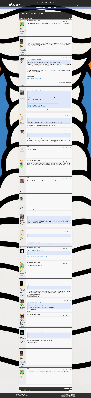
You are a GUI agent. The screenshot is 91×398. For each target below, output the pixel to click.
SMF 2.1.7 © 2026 (18, 395)
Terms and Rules (20, 394)
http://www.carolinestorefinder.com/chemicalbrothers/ (36, 106)
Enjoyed (21, 177)
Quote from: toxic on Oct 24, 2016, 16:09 (34, 90)
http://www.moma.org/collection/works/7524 (34, 78)
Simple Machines (23, 395)
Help (17, 394)
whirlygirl (21, 160)
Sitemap (27, 395)
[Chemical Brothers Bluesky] (50, 2)
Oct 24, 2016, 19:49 (67, 21)
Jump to (63, 388)
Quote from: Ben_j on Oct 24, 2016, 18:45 (34, 59)
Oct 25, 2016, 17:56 (67, 248)
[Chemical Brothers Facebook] (53, 2)
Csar (21, 20)
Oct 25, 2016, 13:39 (67, 161)
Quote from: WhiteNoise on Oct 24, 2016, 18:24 (35, 117)
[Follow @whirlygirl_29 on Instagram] (20, 174)
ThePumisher (22, 230)
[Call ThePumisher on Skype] (20, 244)
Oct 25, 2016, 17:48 (67, 231)
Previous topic (65, 15)
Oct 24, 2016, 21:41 (67, 57)
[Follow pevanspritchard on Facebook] (20, 191)
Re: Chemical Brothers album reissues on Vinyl (33, 20)
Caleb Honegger (67, 395)
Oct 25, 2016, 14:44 (67, 195)
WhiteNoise (22, 56)
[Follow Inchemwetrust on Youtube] (21, 342)
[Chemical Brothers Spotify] (42, 2)
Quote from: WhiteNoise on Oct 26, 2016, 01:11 (35, 331)
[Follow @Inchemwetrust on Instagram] (20, 342)
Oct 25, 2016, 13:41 (67, 178)
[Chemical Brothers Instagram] (48, 2)
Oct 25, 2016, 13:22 (67, 147)
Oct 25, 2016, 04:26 (67, 115)
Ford (21, 114)
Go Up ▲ (23, 394)
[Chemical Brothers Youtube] (37, 2)
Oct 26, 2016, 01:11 (67, 315)
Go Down (20, 18)
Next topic (69, 15)
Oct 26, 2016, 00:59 (67, 300)
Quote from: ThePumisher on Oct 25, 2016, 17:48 (35, 250)
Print (70, 18)
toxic (21, 247)
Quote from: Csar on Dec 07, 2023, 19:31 (33, 242)
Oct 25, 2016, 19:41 (67, 263)
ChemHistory (57, 64)
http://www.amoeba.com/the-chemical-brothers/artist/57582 (37, 256)
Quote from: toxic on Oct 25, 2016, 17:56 (34, 302)
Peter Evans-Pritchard (68, 396)
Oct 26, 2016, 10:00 (67, 369)
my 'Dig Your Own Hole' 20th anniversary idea (42, 217)
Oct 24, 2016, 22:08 (67, 88)
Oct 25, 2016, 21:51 (67, 280)
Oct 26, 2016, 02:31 (67, 329)
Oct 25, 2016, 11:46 (67, 130)
